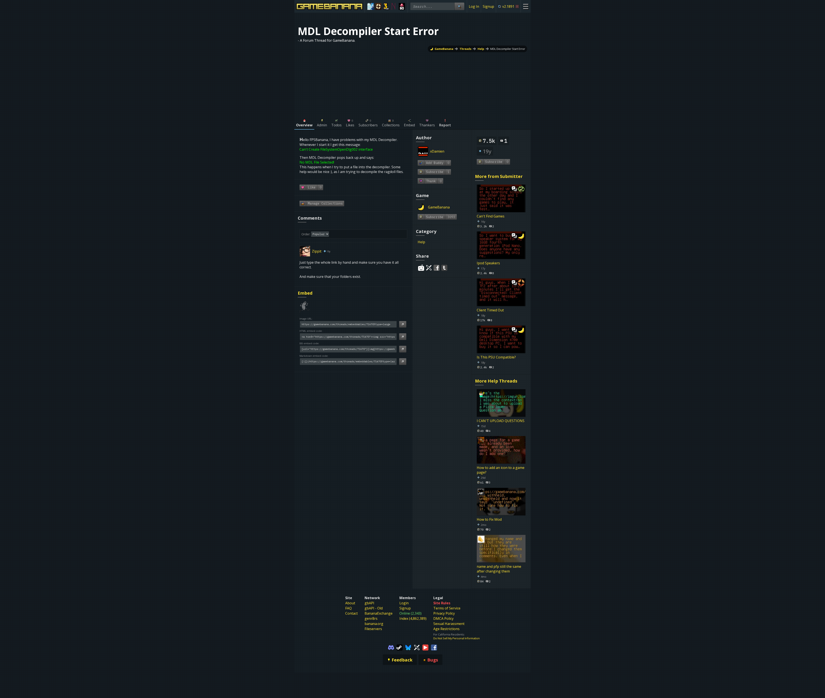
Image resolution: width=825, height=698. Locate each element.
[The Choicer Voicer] (370, 6)
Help (481, 49)
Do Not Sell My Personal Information (456, 638)
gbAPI (369, 603)
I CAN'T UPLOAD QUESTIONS (500, 420)
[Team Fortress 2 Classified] (378, 6)
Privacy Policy (444, 613)
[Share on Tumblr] (444, 267)
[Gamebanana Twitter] (416, 647)
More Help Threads (496, 381)
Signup (488, 6)
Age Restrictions (446, 628)
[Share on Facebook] (436, 267)
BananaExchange (379, 613)
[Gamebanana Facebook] (434, 647)
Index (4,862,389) (412, 618)
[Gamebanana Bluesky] (408, 647)
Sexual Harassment (448, 623)
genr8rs (371, 618)
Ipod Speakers (488, 263)
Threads (465, 49)
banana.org (374, 623)
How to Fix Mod (489, 519)
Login (404, 603)
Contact (351, 613)
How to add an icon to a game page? (500, 470)
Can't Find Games (490, 216)
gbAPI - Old (374, 608)
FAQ (348, 608)
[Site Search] (459, 6)
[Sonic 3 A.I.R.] (386, 6)
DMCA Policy (443, 618)
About (350, 603)
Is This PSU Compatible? (496, 357)
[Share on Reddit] (421, 267)
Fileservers (373, 628)
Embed (305, 293)
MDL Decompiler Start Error (507, 49)
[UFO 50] (402, 6)
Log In (474, 6)
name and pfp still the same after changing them (499, 568)
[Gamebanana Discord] (391, 647)
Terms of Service (446, 608)
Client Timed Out (490, 310)
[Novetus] (394, 6)
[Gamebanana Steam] (399, 647)
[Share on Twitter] (428, 267)
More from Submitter (499, 176)
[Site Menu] (526, 6)
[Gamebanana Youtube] (425, 647)
